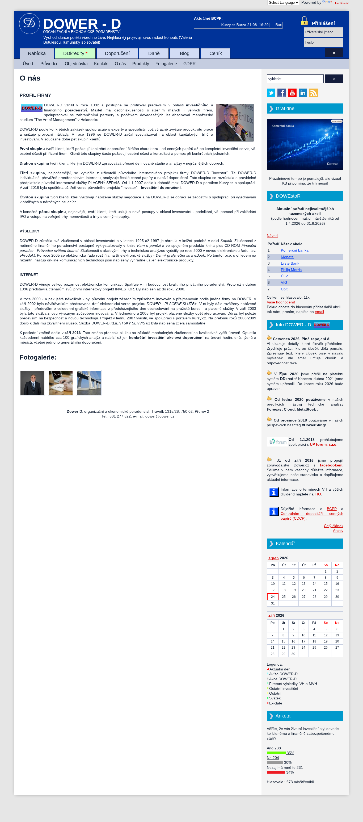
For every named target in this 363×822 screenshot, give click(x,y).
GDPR (189, 63)
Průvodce (49, 63)
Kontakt (101, 63)
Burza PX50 (281, 25)
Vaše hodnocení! (281, 302)
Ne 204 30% (279, 760)
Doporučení (117, 53)
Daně (154, 53)
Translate (341, 2)
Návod (272, 235)
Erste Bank (290, 263)
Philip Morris (291, 270)
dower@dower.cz (159, 416)
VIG (284, 282)
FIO (318, 494)
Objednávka (76, 63)
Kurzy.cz (224, 25)
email (319, 312)
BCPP (332, 509)
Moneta (287, 257)
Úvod (28, 63)
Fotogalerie (166, 63)
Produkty (140, 63)
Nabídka (37, 53)
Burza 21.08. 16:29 (248, 25)
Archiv (338, 530)
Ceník (215, 53)
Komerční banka (295, 250)
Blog (184, 53)
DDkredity (75, 53)
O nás (120, 63)
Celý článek (333, 526)
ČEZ (284, 276)
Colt (284, 289)
